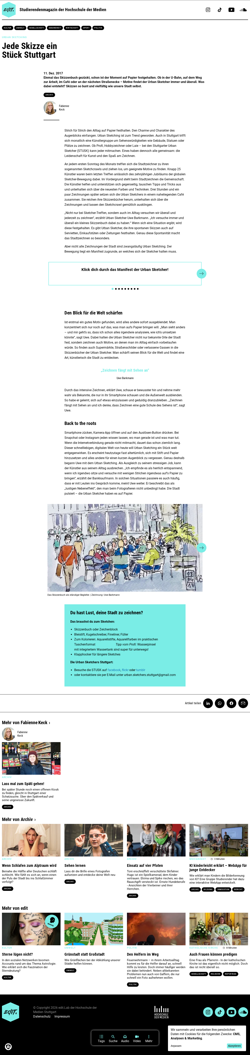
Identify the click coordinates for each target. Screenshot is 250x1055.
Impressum (62, 1016)
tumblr (140, 670)
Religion (215, 974)
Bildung (208, 889)
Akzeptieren (234, 1045)
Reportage (230, 974)
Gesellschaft (36, 28)
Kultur (7, 28)
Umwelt (20, 28)
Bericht (238, 889)
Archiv (49, 95)
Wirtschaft (72, 28)
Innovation (223, 889)
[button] (48, 274)
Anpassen (176, 1045)
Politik (98, 28)
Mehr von (24, 722)
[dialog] (207, 1038)
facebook (114, 670)
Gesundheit (55, 28)
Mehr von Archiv (17, 819)
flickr (125, 670)
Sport (86, 28)
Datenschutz (42, 1016)
